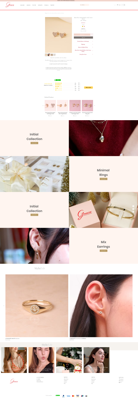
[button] (89, 194)
